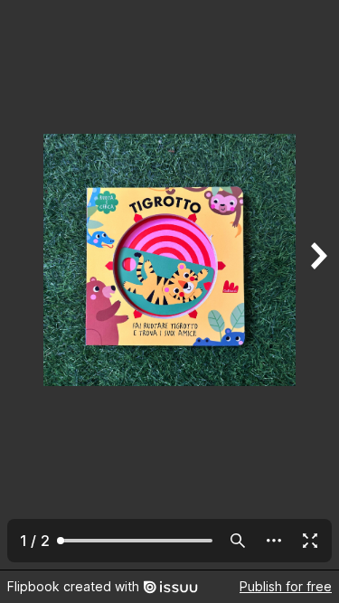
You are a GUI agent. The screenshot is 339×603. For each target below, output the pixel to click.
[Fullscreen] (310, 541)
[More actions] (274, 541)
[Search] (238, 541)
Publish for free (286, 586)
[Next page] (317, 285)
